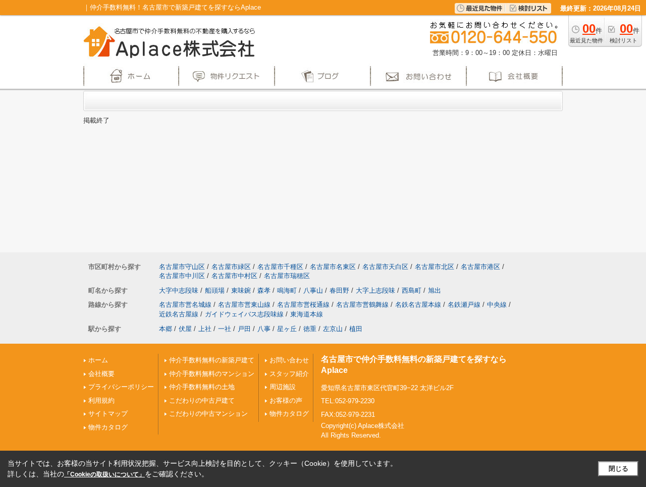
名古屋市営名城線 (185, 304)
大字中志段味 (178, 290)
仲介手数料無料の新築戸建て (211, 360)
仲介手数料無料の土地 (202, 387)
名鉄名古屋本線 (418, 304)
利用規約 (101, 400)
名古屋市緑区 (231, 266)
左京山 (333, 329)
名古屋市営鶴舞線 (362, 304)
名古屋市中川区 (182, 276)
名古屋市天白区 (385, 266)
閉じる (618, 468)
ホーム (98, 360)
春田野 (339, 290)
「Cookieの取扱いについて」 (104, 474)
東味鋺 (241, 290)
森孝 (264, 290)
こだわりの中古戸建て (202, 400)
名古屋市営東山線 (244, 304)
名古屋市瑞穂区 (287, 276)
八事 (264, 329)
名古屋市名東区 (333, 266)
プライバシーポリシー (121, 387)
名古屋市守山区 (182, 266)
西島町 (411, 290)
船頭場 (215, 290)
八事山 (313, 290)
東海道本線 (306, 314)
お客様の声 (286, 400)
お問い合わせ (289, 360)
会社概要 (101, 373)
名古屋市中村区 (234, 276)
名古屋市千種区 (280, 266)
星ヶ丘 (287, 329)
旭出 (434, 290)
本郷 (165, 329)
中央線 (497, 304)
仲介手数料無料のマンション (211, 373)
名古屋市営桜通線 (303, 304)
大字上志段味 (375, 290)
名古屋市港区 (480, 266)
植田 (355, 329)
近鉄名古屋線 (178, 314)
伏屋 (185, 329)
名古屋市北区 (434, 266)
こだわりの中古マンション (208, 413)
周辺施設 (283, 387)
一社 (224, 329)
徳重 (309, 329)
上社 (204, 329)
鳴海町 (287, 290)
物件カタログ (108, 427)
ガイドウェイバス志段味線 (244, 314)
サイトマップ (108, 413)
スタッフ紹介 (289, 373)
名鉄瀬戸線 (464, 304)
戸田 (244, 329)
